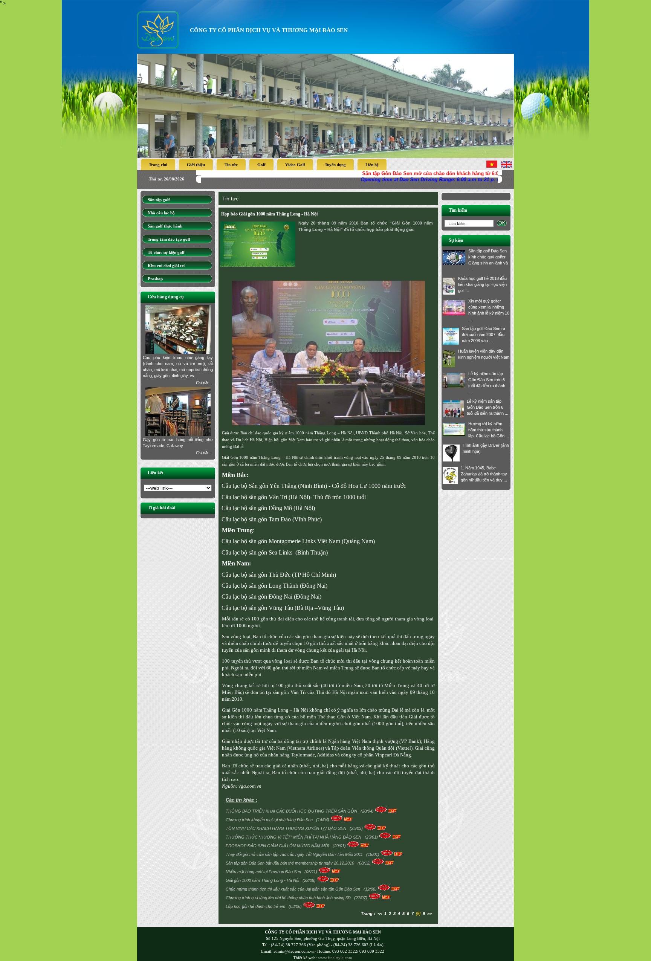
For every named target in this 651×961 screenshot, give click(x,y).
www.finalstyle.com (335, 957)
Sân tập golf (159, 199)
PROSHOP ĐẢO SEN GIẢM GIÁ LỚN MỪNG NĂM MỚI (278, 845)
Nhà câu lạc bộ (161, 213)
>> (429, 913)
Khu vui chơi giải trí (166, 265)
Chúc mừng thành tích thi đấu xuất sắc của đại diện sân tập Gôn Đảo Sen (293, 889)
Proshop (155, 279)
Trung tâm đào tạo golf (169, 239)
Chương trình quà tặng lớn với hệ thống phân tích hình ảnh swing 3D (289, 897)
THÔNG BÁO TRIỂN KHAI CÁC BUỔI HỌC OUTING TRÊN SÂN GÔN (292, 811)
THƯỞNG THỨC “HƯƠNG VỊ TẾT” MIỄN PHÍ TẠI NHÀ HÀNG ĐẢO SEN (294, 837)
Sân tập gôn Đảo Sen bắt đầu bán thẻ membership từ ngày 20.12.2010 (290, 863)
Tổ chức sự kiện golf (166, 252)
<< (379, 913)
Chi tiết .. (204, 382)
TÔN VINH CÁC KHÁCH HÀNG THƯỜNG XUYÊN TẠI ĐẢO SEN (286, 828)
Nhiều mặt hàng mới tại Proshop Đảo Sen (264, 871)
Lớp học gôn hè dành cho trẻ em (256, 906)
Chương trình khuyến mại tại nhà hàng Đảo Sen (270, 819)
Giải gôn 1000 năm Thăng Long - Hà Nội (263, 880)
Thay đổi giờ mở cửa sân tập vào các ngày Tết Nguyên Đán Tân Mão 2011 (295, 854)
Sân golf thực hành (165, 226)
